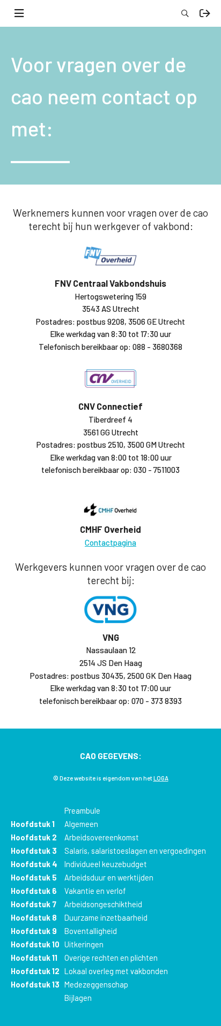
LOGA (160, 778)
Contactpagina (110, 542)
